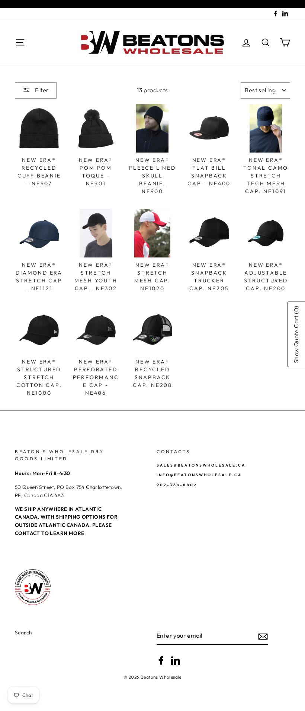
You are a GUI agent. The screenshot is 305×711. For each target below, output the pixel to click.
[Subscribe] (263, 636)
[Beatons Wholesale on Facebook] (161, 660)
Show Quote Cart (296, 334)
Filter (41, 90)
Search (23, 632)
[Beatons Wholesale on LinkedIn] (175, 660)
